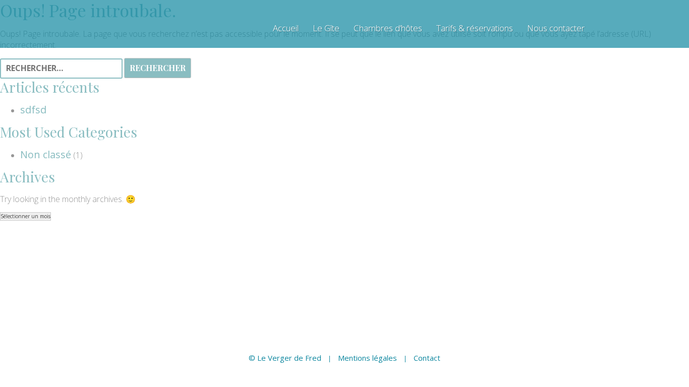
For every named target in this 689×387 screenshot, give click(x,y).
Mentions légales (367, 358)
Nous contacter (556, 28)
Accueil (286, 28)
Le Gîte (326, 28)
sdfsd (33, 109)
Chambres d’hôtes (388, 28)
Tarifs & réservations (474, 28)
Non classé (45, 154)
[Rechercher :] (62, 69)
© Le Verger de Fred (285, 358)
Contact (427, 358)
